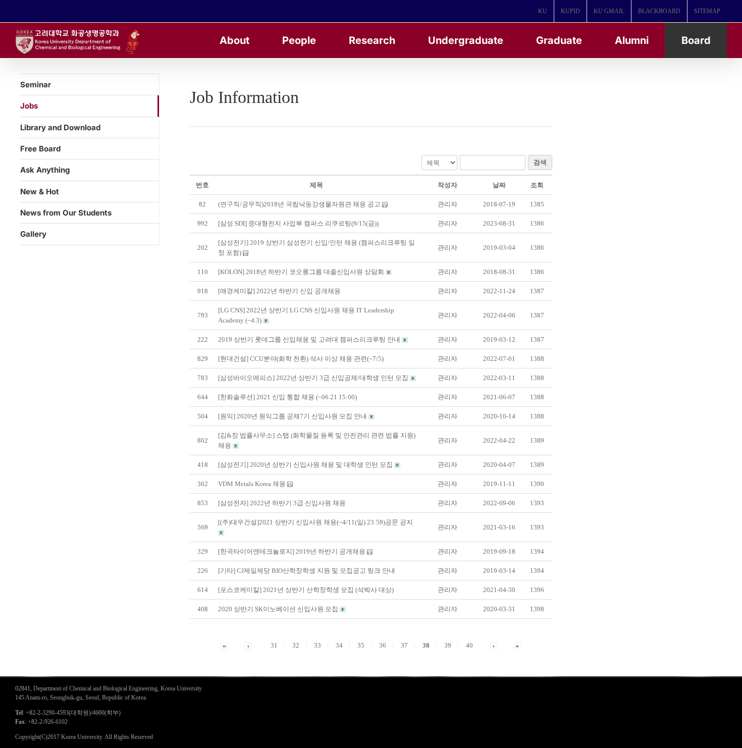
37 (404, 645)
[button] (447, 204)
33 (317, 645)
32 (295, 645)
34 (339, 645)
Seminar (35, 84)
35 (360, 645)
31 (274, 645)
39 (447, 645)
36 (382, 645)
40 (469, 645)
